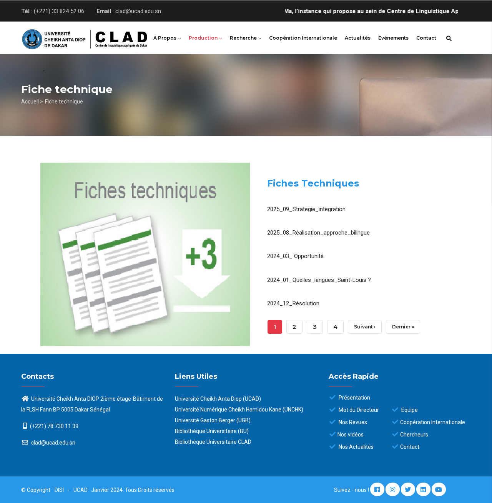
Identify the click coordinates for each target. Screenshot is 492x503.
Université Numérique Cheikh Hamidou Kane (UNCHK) (239, 409)
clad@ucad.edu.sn (52, 443)
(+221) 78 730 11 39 (54, 426)
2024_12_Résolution (293, 303)
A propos (165, 38)
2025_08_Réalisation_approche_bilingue (318, 232)
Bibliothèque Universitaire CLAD (213, 442)
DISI (59, 490)
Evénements (393, 38)
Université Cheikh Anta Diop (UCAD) (218, 399)
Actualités (358, 38)
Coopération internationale (303, 38)
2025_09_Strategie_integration (306, 209)
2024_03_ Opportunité (295, 256)
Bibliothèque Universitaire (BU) (212, 431)
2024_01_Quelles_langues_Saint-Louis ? (319, 279)
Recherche (244, 38)
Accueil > (32, 101)
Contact (426, 38)
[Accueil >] (73, 37)
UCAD (81, 490)
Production (204, 38)
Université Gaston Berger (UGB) (213, 420)
